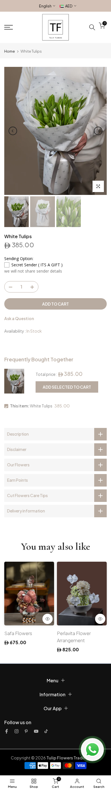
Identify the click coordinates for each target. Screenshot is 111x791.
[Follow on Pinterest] (26, 731)
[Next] (98, 131)
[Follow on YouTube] (36, 731)
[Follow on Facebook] (6, 731)
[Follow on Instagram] (16, 731)
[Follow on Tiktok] (46, 731)
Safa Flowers (18, 633)
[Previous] (13, 131)
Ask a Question (19, 318)
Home (9, 51)
